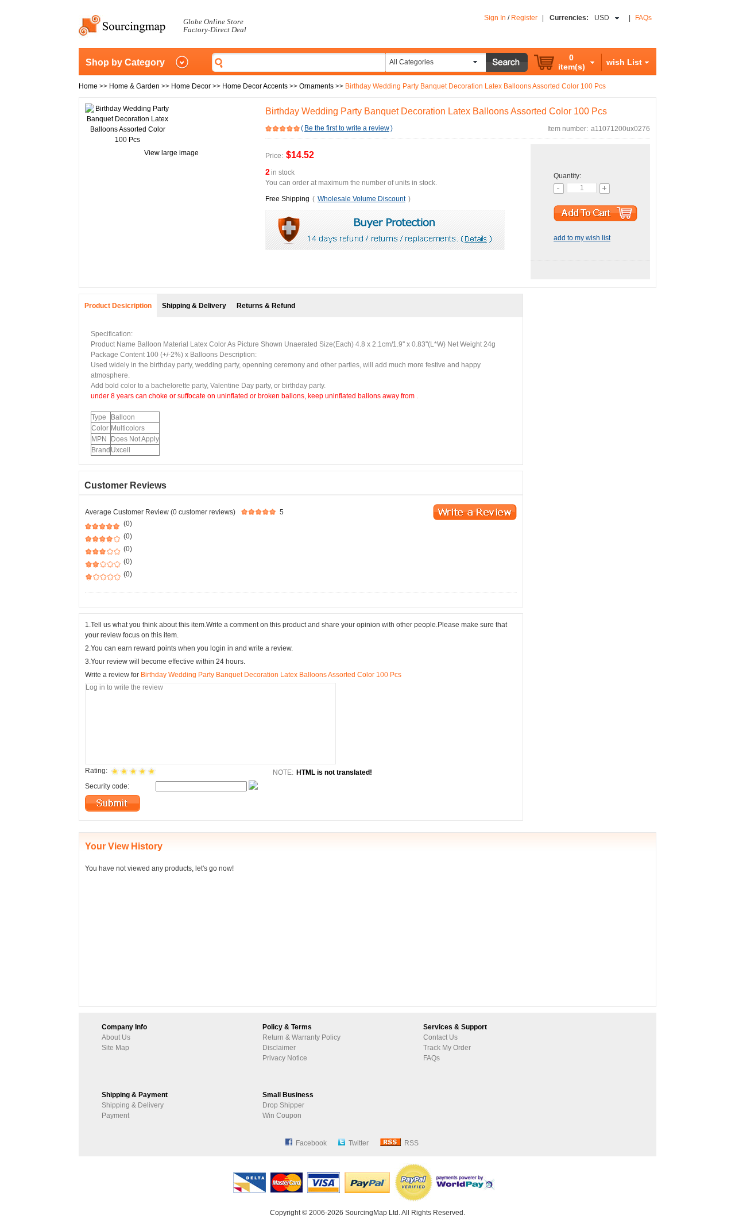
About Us (116, 1037)
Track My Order (447, 1048)
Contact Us (440, 1037)
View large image (171, 153)
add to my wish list (582, 238)
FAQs (643, 18)
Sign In (495, 18)
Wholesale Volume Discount (361, 199)
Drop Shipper (283, 1105)
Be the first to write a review (346, 128)
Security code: (107, 786)
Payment (115, 1116)
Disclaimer (279, 1048)
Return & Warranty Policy (301, 1037)
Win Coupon (281, 1116)
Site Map (115, 1048)
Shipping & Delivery (133, 1105)
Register (524, 18)
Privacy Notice (284, 1058)
